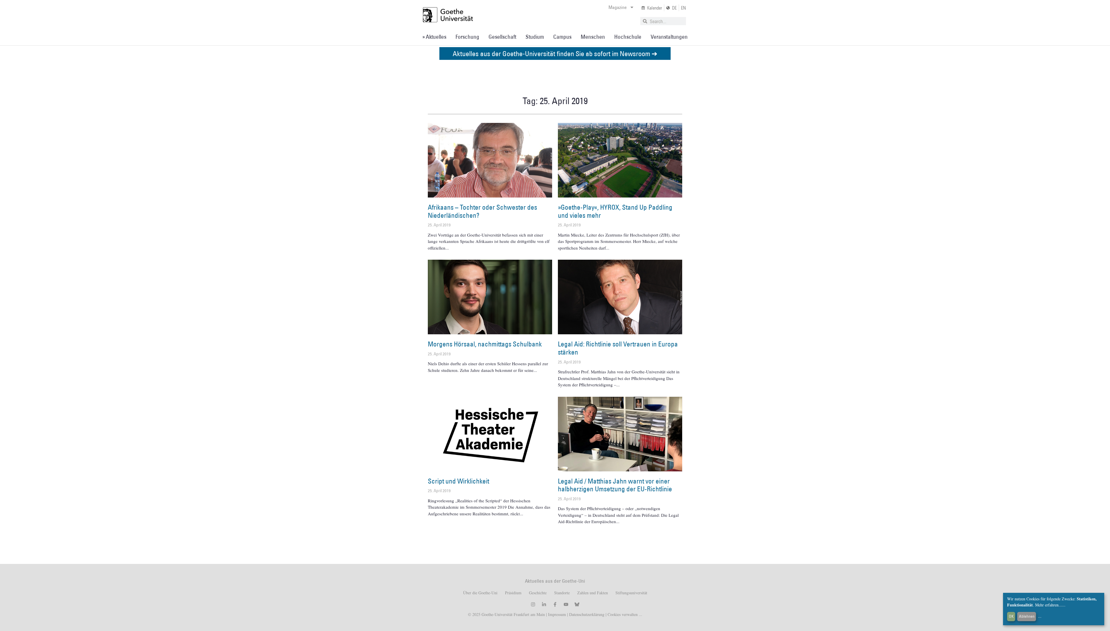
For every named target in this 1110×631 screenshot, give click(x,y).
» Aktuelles (434, 36)
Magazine (617, 7)
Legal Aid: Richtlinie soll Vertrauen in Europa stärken (618, 348)
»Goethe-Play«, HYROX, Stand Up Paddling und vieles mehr (615, 211)
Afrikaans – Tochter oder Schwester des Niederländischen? (482, 211)
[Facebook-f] (555, 604)
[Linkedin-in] (544, 604)
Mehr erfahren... (1048, 605)
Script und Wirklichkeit (458, 481)
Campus (562, 36)
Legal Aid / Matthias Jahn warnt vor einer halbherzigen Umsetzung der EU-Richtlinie (615, 485)
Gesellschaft (502, 36)
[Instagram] (533, 604)
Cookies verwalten (623, 614)
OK (1011, 616)
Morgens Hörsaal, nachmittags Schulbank (485, 344)
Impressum (556, 614)
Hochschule (627, 36)
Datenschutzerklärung (586, 614)
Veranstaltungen (669, 36)
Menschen (593, 36)
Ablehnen (1027, 616)
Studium (535, 36)
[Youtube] (566, 604)
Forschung (467, 36)
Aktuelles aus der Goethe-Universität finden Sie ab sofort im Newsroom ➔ (555, 53)
